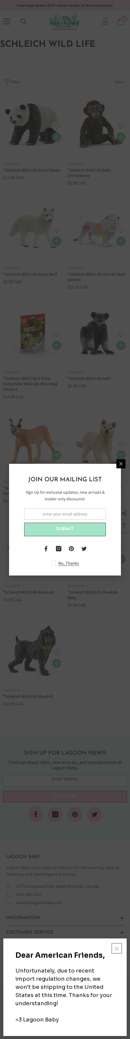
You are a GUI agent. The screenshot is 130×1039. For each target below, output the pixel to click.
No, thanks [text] (68, 563)
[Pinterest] (71, 548)
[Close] (120, 463)
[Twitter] (84, 548)
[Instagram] (58, 548)
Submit (65, 529)
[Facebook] (46, 548)
